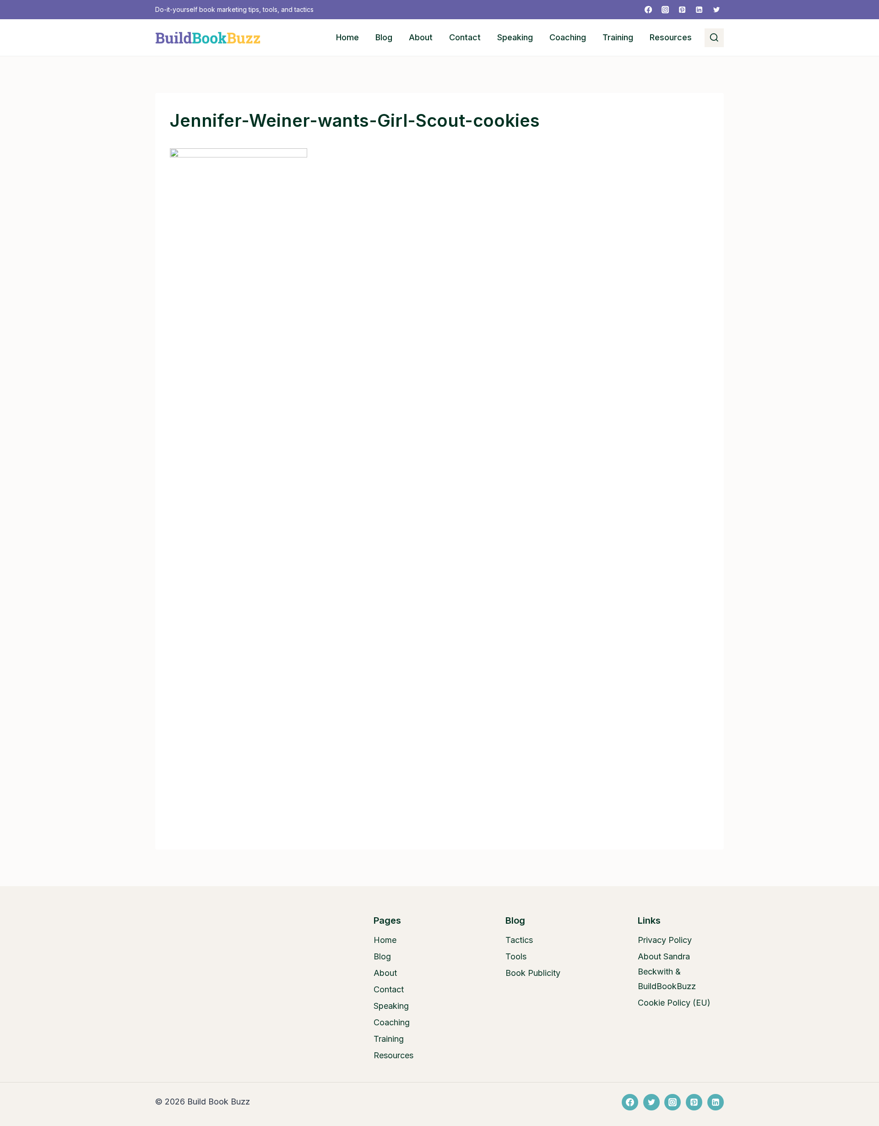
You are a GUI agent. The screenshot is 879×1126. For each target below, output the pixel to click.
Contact (465, 37)
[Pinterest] (682, 9)
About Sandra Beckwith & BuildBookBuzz (667, 971)
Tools (515, 956)
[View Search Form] (714, 38)
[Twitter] (716, 9)
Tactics (519, 940)
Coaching (567, 37)
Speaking (515, 37)
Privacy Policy (665, 940)
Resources (671, 37)
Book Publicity (532, 973)
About (421, 37)
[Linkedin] (699, 9)
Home (347, 37)
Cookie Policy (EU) (674, 1002)
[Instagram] (665, 9)
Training (617, 37)
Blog (383, 37)
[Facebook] (648, 9)
